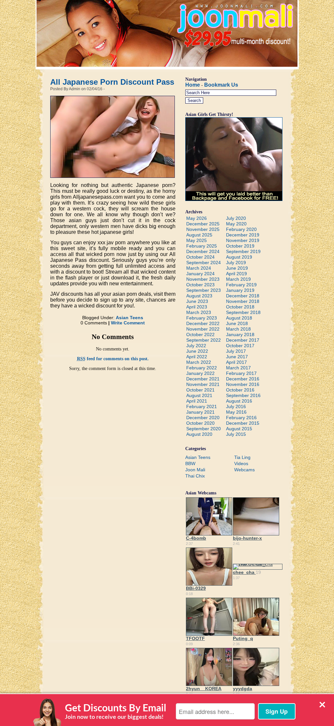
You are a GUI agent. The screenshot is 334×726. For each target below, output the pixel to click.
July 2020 (236, 218)
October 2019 (240, 246)
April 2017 (236, 362)
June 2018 (237, 323)
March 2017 (238, 367)
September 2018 (243, 312)
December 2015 (242, 423)
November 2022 (203, 329)
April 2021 (196, 401)
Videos (241, 463)
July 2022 (196, 345)
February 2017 (241, 373)
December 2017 (242, 340)
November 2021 (203, 384)
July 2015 (236, 434)
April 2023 (196, 306)
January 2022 (200, 373)
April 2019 (236, 273)
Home (192, 85)
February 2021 (201, 406)
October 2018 (240, 306)
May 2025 (196, 240)
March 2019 (238, 279)
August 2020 (199, 434)
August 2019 (239, 257)
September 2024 (203, 262)
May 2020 (236, 223)
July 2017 (236, 351)
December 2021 (203, 378)
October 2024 (200, 257)
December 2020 (203, 417)
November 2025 (203, 229)
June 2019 (237, 268)
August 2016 (239, 401)
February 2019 (241, 284)
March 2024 (198, 268)
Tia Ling (242, 457)
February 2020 (241, 229)
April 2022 (196, 356)
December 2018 (242, 295)
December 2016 (242, 378)
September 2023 (203, 290)
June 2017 (237, 356)
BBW (190, 463)
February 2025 (201, 246)
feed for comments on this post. (113, 358)
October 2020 (200, 423)
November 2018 (242, 301)
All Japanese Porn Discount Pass (112, 82)
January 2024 (200, 273)
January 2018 (240, 334)
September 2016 (243, 395)
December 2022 (203, 323)
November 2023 (203, 279)
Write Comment (128, 322)
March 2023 (198, 312)
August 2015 (239, 428)
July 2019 (236, 262)
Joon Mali (195, 469)
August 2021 (199, 395)
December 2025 (203, 223)
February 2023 (201, 317)
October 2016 (240, 389)
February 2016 (241, 417)
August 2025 (199, 234)
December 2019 (242, 234)
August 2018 (239, 317)
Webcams (244, 469)
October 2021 (200, 389)
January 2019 (240, 290)
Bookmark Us (221, 85)
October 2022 (200, 334)
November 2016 (242, 384)
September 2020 (203, 428)
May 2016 (236, 412)
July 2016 (236, 406)
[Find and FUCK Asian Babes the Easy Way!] (233, 199)
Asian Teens (129, 317)
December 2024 (203, 251)
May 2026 (196, 218)
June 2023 (197, 301)
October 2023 (200, 284)
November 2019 (242, 240)
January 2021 (200, 412)
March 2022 (198, 362)
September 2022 (203, 340)
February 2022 (201, 367)
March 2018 (238, 329)
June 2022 (197, 351)
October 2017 (240, 345)
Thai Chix (195, 475)
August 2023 (199, 295)
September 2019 (243, 251)
